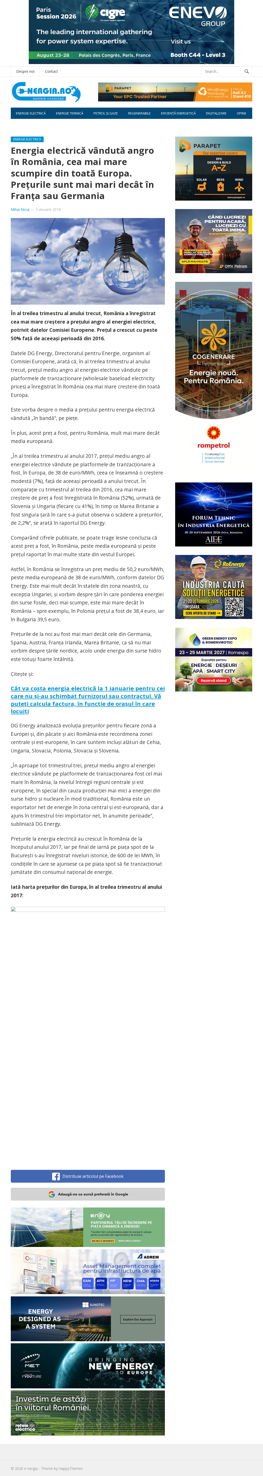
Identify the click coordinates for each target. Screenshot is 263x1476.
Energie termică (69, 113)
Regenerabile (139, 113)
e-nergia (31, 1468)
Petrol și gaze (105, 113)
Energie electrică (31, 113)
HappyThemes (71, 1468)
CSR (19, 124)
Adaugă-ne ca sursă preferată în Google (93, 1194)
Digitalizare (216, 113)
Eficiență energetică (178, 113)
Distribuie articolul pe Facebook (93, 1176)
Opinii (241, 113)
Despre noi (25, 71)
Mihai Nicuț (20, 209)
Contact (51, 71)
